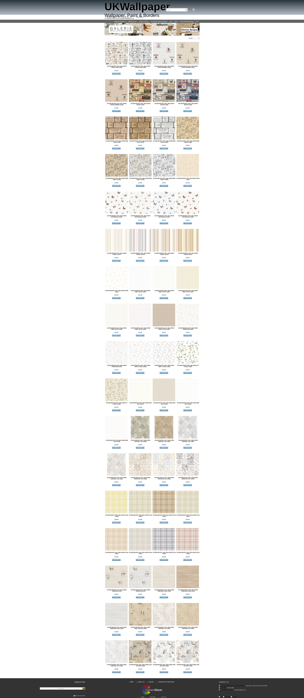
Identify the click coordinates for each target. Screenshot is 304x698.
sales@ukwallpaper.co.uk (126, 18)
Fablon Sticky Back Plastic (186, 21)
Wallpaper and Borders (120, 21)
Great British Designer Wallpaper (159, 21)
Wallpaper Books (132, 21)
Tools (197, 21)
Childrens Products (144, 21)
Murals (176, 21)
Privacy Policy (152, 696)
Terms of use (163, 696)
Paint (171, 21)
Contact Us (224, 682)
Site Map (142, 696)
